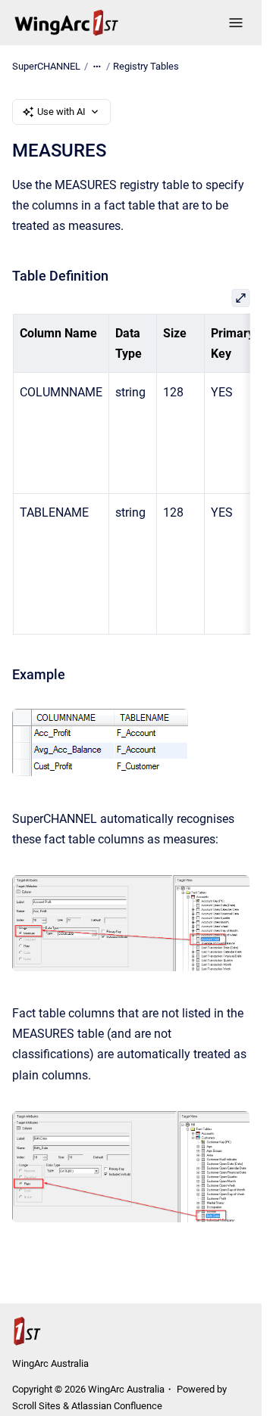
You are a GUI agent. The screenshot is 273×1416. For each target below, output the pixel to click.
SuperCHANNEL (46, 66)
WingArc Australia (50, 1363)
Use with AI (61, 111)
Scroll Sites (36, 1405)
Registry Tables (146, 66)
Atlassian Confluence (116, 1405)
